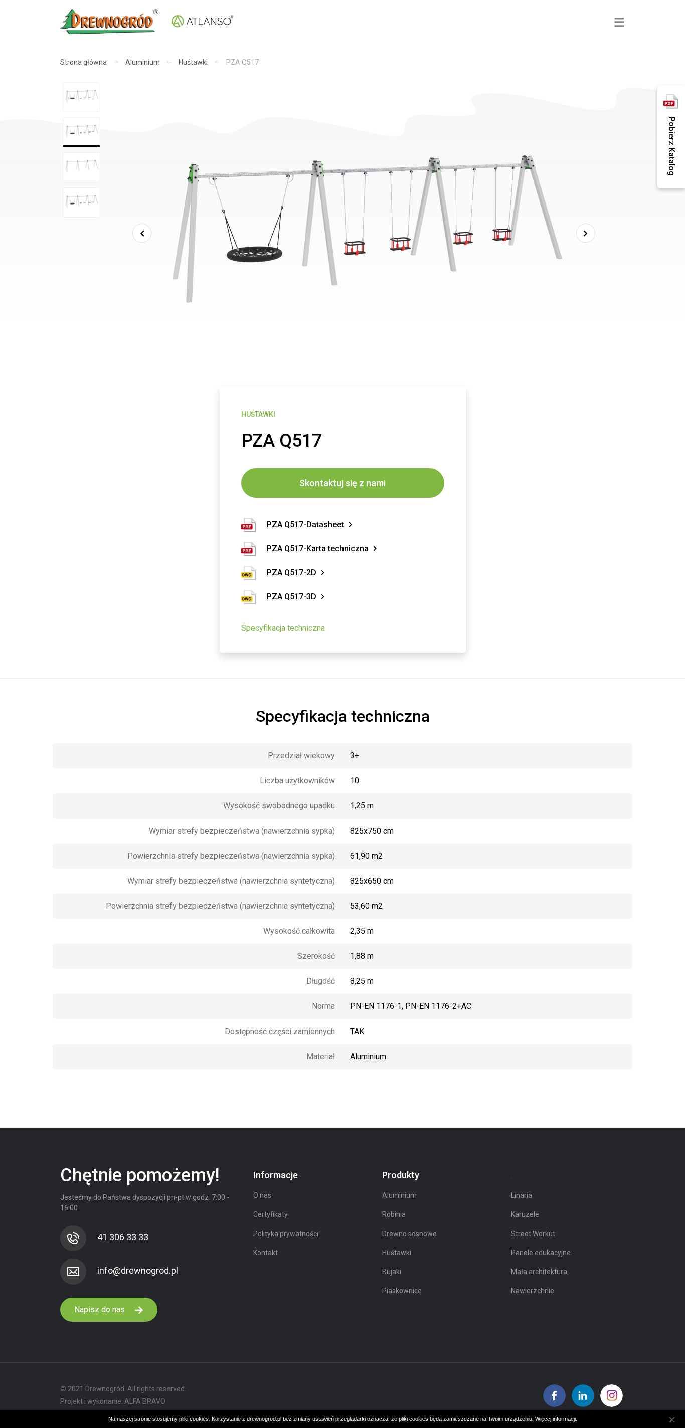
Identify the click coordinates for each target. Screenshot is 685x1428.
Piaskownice (402, 1291)
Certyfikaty (270, 1214)
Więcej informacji (555, 1419)
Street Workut (533, 1234)
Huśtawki (193, 62)
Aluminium (142, 62)
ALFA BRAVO (144, 1401)
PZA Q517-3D (291, 596)
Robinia (394, 1214)
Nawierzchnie (532, 1291)
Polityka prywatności (285, 1234)
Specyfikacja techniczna (283, 628)
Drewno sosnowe (409, 1234)
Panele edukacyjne (541, 1253)
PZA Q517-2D (291, 572)
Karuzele (525, 1214)
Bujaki (391, 1272)
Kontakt (265, 1253)
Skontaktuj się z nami (342, 483)
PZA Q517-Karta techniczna (318, 548)
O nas (262, 1195)
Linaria (521, 1195)
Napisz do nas (100, 1309)
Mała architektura (539, 1272)
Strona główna (83, 62)
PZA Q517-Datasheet (305, 524)
